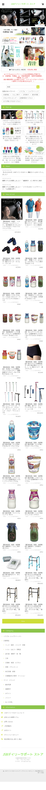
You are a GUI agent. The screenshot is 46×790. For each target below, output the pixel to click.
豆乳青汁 (26, 94)
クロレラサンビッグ (9, 98)
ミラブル (22, 91)
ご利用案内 (7, 726)
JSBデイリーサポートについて (14, 713)
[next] (42, 17)
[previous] (3, 17)
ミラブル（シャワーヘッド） (13, 636)
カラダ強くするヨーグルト (12, 101)
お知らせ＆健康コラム (11, 717)
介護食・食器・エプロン (13, 662)
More (23, 621)
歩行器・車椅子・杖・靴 (13, 654)
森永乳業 (8, 684)
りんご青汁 (16, 94)
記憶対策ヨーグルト (26, 98)
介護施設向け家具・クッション (15, 676)
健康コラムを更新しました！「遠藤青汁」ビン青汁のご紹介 (22, 180)
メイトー (8, 698)
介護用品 (6, 94)
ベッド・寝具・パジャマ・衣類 (15, 645)
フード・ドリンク (9, 680)
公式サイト (7, 730)
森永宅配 (35, 94)
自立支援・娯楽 (10, 671)
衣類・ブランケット (11, 667)
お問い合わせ (8, 722)
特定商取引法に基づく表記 (13, 739)
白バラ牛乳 (8, 702)
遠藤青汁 (8, 689)
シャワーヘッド (33, 91)
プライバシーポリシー (11, 735)
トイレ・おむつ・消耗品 (13, 649)
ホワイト (8, 693)
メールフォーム (26, 761)
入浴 (6, 658)
